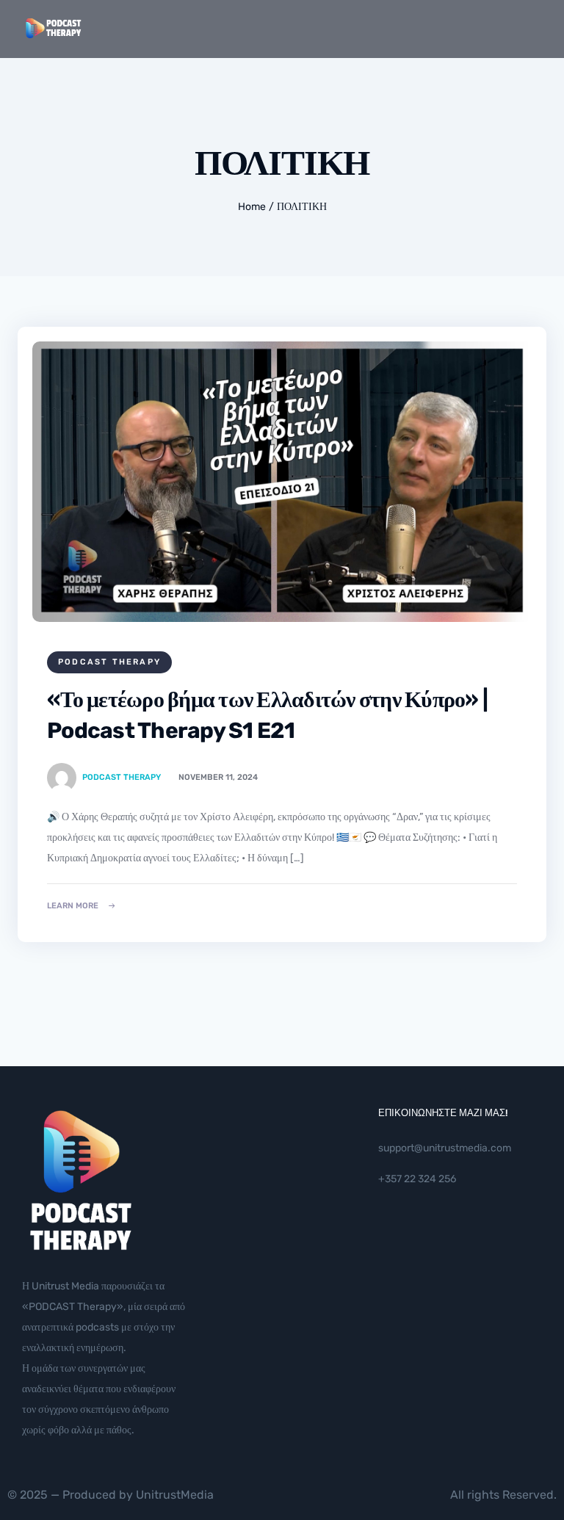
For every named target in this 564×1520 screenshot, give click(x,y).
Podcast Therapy (109, 662)
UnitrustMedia (175, 1495)
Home (252, 206)
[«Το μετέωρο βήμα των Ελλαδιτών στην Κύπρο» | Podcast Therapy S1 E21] (282, 482)
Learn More (72, 906)
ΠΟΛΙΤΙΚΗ (302, 206)
